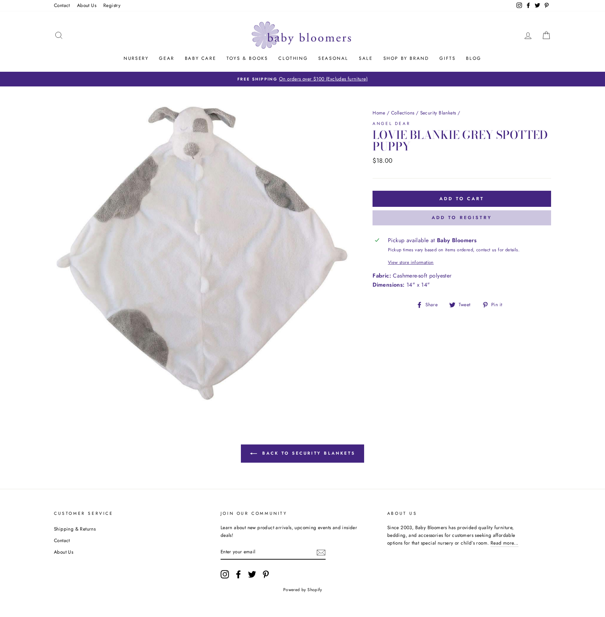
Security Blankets (438, 112)
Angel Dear (391, 123)
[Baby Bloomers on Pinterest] (266, 574)
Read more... (505, 542)
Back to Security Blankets (307, 453)
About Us (86, 5)
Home (379, 112)
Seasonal (333, 58)
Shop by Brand (406, 58)
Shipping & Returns (75, 528)
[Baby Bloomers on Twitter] (252, 574)
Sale (366, 58)
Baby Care (200, 58)
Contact (62, 5)
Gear (166, 58)
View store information (411, 262)
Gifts (447, 58)
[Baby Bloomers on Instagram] (225, 574)
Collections (402, 112)
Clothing (293, 58)
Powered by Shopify (302, 590)
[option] (302, 79)
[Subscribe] (321, 551)
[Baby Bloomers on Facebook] (238, 574)
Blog (473, 58)
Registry (111, 5)
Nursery (136, 58)
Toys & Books (247, 58)
